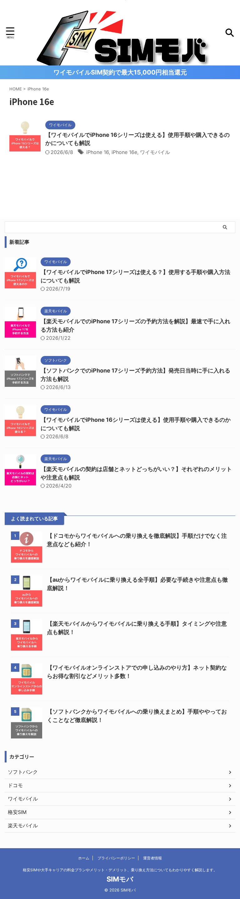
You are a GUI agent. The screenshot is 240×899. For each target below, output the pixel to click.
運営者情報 (152, 858)
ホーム (83, 858)
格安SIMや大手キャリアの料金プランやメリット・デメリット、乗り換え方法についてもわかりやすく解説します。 (120, 870)
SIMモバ (120, 879)
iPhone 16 (97, 152)
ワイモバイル (155, 152)
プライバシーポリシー (116, 858)
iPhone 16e (124, 152)
